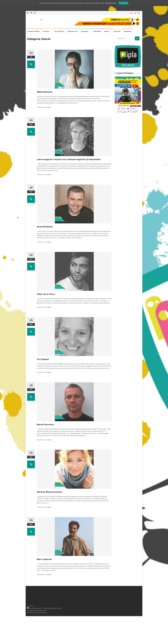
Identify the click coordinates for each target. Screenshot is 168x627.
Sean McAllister (45, 227)
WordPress (43, 612)
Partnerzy (97, 31)
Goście (49, 107)
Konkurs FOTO (72, 31)
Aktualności (59, 31)
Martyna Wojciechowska (49, 492)
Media (106, 31)
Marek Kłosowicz (45, 424)
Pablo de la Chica (46, 294)
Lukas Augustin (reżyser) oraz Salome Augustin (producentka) (69, 159)
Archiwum (127, 31)
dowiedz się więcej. (110, 3)
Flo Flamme (43, 359)
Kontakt (117, 31)
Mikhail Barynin (44, 92)
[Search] (137, 38)
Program (84, 31)
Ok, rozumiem (123, 3)
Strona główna (33, 31)
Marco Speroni (44, 559)
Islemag (29, 612)
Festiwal (46, 31)
